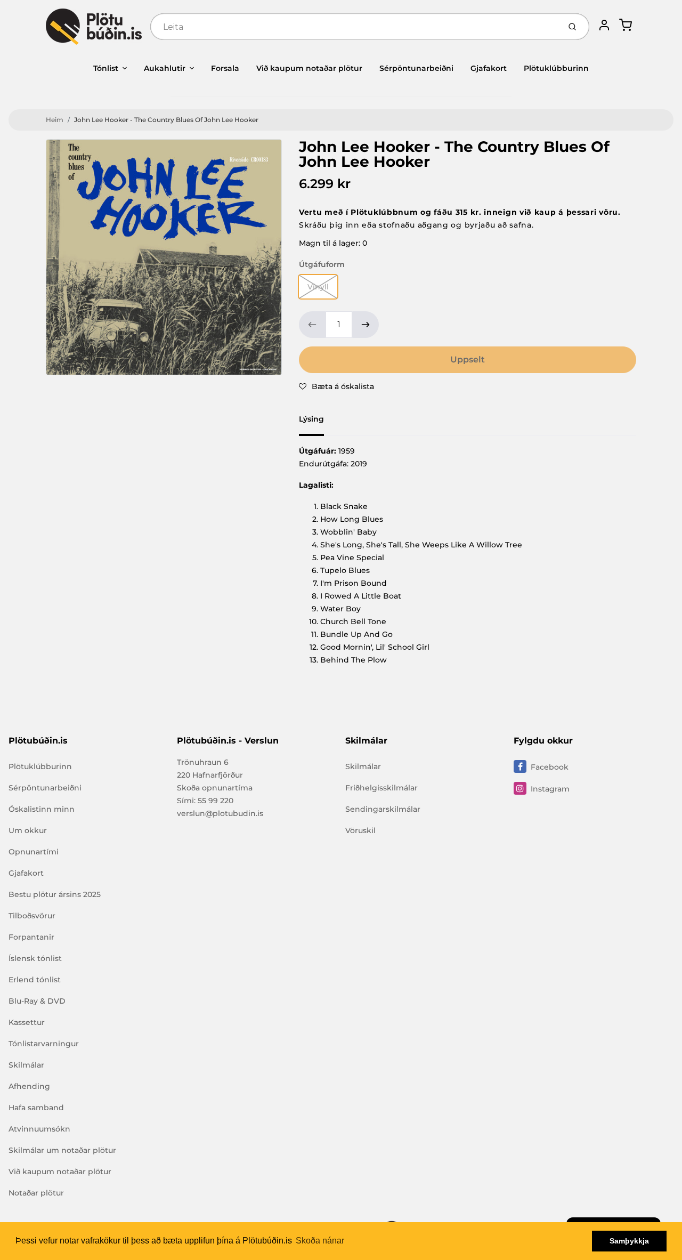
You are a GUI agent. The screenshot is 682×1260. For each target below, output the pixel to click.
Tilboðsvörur (32, 915)
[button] (336, 386)
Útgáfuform (322, 264)
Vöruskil (360, 830)
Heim (54, 120)
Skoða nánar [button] (320, 1240)
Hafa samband (36, 1107)
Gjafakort (488, 68)
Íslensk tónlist (35, 958)
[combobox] (354, 26)
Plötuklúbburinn (556, 68)
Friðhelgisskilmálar (381, 788)
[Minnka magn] (312, 324)
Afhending (29, 1086)
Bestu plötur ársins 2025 (55, 894)
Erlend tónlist (35, 979)
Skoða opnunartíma (215, 788)
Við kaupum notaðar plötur (309, 68)
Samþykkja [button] (629, 1241)
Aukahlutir (164, 68)
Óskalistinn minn (42, 809)
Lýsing (311, 419)
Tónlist (105, 68)
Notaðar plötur (36, 1193)
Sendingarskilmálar (382, 809)
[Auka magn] (365, 324)
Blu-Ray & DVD (37, 1001)
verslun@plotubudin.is (220, 813)
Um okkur (28, 830)
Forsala (225, 68)
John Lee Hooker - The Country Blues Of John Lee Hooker (166, 120)
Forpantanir (31, 937)
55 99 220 (215, 800)
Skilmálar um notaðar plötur (62, 1150)
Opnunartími (34, 852)
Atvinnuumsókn (39, 1129)
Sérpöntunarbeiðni (416, 68)
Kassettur (27, 1022)
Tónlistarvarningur (44, 1043)
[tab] (318, 422)
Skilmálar (26, 1065)
